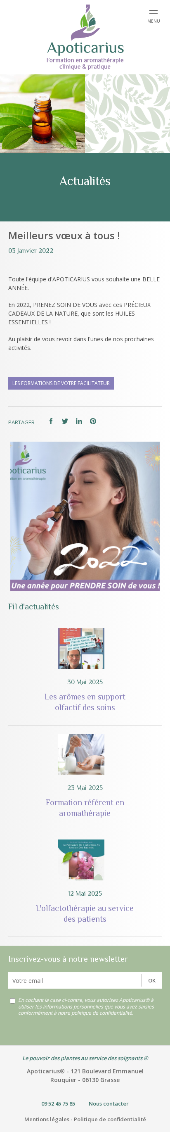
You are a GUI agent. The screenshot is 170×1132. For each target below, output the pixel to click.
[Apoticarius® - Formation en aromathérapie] (85, 37)
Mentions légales (46, 1119)
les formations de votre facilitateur (61, 383)
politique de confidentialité (101, 1012)
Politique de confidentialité (110, 1119)
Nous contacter (109, 1103)
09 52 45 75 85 (58, 1103)
